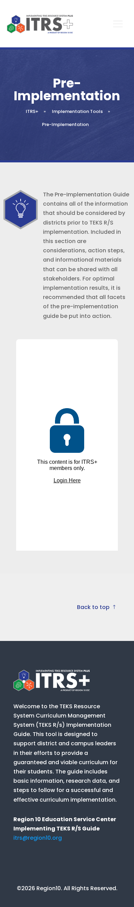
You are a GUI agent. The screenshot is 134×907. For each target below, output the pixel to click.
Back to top (93, 607)
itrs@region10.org (37, 838)
